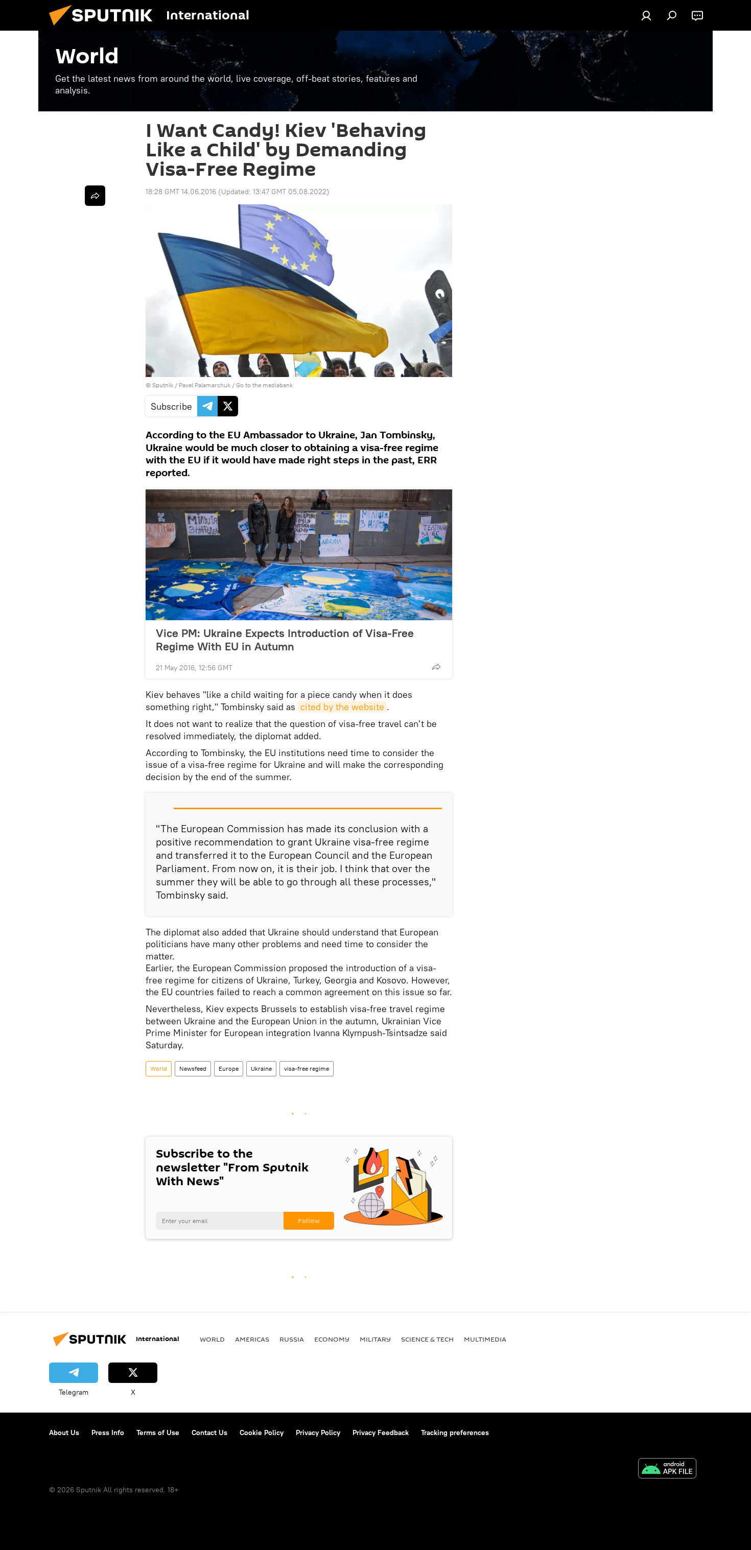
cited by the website (342, 707)
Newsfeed (192, 1068)
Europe (229, 1068)
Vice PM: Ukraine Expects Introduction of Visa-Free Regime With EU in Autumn (285, 639)
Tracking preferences (455, 1432)
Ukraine (261, 1068)
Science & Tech (427, 1339)
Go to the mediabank (264, 385)
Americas (252, 1339)
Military (375, 1339)
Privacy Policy (318, 1432)
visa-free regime (306, 1068)
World (158, 1068)
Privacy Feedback (381, 1432)
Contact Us (209, 1432)
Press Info (107, 1432)
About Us (64, 1432)
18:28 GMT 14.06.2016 (181, 191)
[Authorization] (646, 15)
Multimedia (485, 1339)
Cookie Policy (262, 1432)
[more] (436, 666)
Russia (291, 1339)
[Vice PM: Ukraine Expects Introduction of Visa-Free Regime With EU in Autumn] (299, 554)
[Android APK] (667, 1469)
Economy (331, 1339)
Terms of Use (157, 1432)
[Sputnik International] (104, 28)
